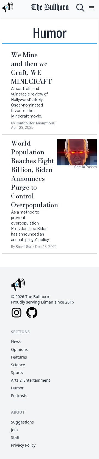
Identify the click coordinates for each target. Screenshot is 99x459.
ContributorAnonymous (35, 123)
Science (18, 364)
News (16, 341)
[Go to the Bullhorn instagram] (16, 312)
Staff (15, 437)
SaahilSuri (24, 247)
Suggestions (22, 422)
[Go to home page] (7, 7)
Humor (17, 387)
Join (14, 429)
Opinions (19, 349)
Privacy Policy (23, 445)
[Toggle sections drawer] (91, 7)
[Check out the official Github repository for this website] (31, 312)
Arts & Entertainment (30, 380)
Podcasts (19, 395)
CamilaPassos (85, 167)
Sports (17, 372)
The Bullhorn (50, 7)
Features (19, 357)
